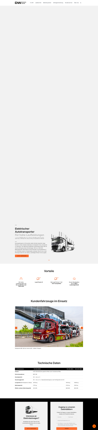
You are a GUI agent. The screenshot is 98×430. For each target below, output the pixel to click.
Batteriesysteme (47, 2)
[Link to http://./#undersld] (49, 260)
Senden (67, 428)
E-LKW (31, 2)
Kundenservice (68, 2)
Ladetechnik (38, 2)
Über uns (76, 2)
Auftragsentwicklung (58, 2)
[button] (16, 328)
